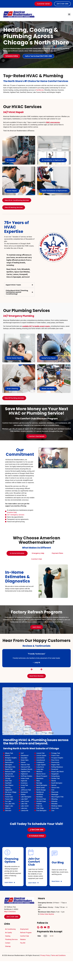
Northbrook (40, 90)
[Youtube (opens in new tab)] (45, 927)
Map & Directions (10, 911)
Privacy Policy (45, 955)
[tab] (17, 553)
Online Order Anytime (47, 914)
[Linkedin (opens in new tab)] (48, 927)
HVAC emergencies (53, 122)
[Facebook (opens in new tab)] (41, 927)
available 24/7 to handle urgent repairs (36, 326)
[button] (69, 14)
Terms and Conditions (58, 955)
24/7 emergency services (15, 515)
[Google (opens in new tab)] (38, 927)
